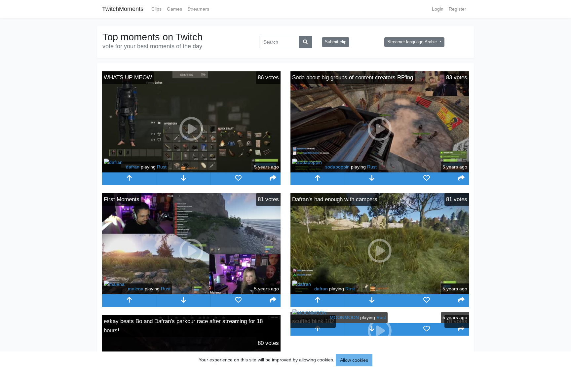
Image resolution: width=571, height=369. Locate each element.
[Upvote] (129, 178)
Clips (156, 9)
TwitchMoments (122, 9)
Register (457, 9)
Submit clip (335, 42)
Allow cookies (354, 360)
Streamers (198, 9)
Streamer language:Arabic (412, 42)
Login (437, 9)
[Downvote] (184, 178)
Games (174, 9)
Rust (162, 166)
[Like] (238, 178)
